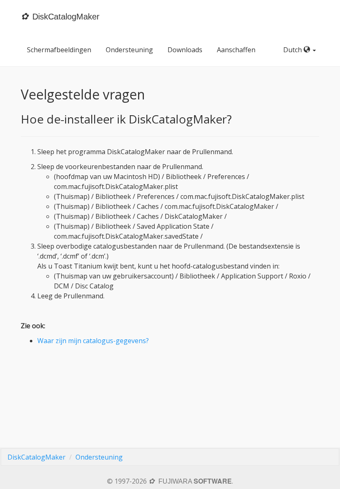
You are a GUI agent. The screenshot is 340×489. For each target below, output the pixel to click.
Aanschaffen (236, 49)
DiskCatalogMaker (36, 457)
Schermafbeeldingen (59, 49)
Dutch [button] (293, 49)
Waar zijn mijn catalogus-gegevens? (93, 340)
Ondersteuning (129, 49)
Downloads (185, 49)
